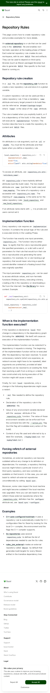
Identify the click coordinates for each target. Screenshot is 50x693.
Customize (25, 687)
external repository (14, 43)
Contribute (8, 596)
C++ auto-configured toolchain (20, 517)
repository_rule (30, 84)
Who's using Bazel (11, 592)
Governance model (11, 601)
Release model (9, 605)
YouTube (7, 632)
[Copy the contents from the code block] (40, 154)
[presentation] (25, 159)
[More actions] (47, 10)
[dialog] (25, 678)
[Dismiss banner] (46, 3)
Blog (5, 619)
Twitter (6, 628)
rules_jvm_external (15, 544)
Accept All (36, 682)
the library (31, 286)
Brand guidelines (10, 609)
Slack (6, 651)
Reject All (14, 682)
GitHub (6, 624)
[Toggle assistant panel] (43, 10)
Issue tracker (9, 647)
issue (40, 2)
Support (7, 643)
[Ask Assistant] (44, 154)
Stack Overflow (10, 655)
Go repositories (13, 534)
